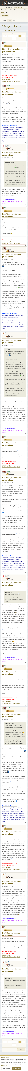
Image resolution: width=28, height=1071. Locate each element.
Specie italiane (8, 9)
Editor (4, 20)
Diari (25, 9)
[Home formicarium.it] (14, 3)
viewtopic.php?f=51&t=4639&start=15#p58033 (11, 80)
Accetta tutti (16, 1068)
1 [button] (9, 35)
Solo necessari (6, 1068)
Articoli (20, 9)
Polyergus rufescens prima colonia (11, 28)
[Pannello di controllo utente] (1, 20)
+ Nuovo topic (4, 15)
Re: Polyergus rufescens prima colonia (12, 50)
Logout (9, 20)
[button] (5, 36)
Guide (15, 9)
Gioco (7, 12)
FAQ (14, 20)
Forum (2, 12)
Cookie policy (4, 1065)
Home (2, 9)
